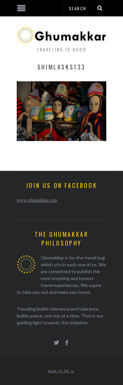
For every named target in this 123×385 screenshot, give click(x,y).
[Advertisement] (54, 360)
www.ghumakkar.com (37, 200)
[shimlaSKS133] (61, 139)
